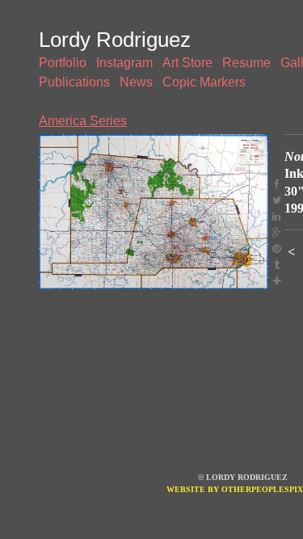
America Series (83, 121)
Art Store (187, 62)
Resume (246, 62)
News (136, 82)
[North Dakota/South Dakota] (153, 211)
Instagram (124, 62)
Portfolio (62, 62)
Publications (74, 82)
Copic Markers (204, 82)
